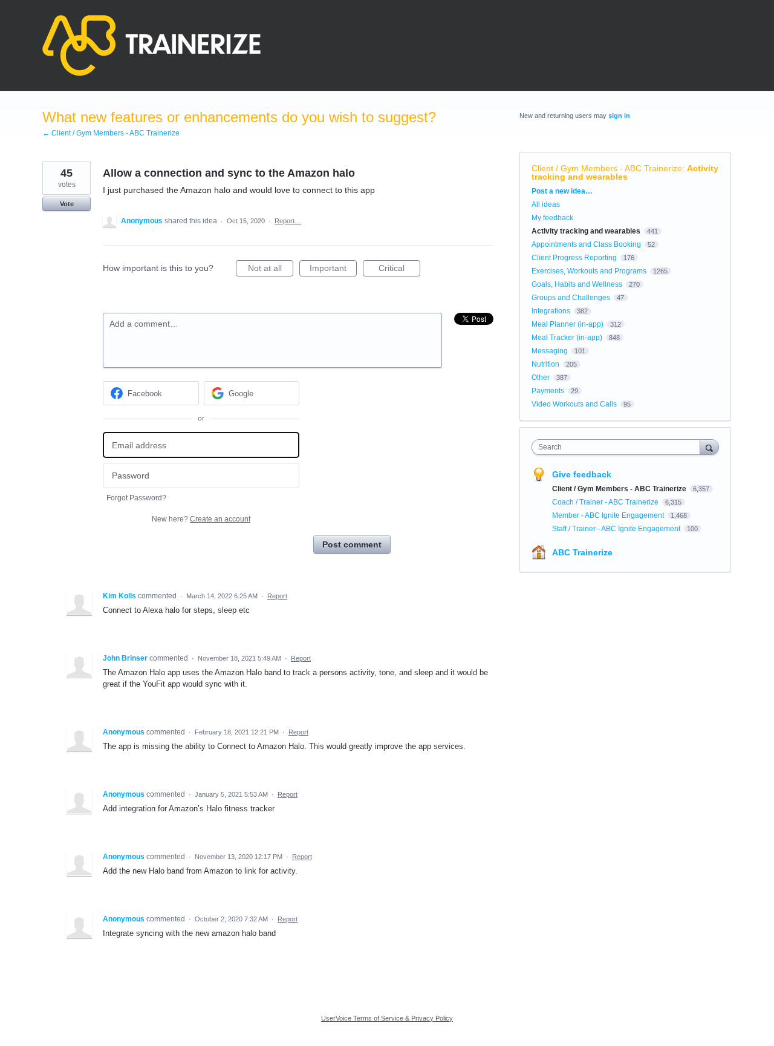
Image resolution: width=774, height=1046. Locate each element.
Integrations (551, 311)
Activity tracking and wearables (625, 172)
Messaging (550, 351)
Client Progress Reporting (574, 257)
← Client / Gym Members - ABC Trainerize (111, 133)
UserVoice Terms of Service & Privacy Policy (387, 1018)
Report (277, 596)
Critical (399, 269)
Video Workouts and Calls (574, 404)
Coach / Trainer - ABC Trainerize (606, 502)
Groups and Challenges (571, 297)
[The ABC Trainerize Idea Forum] (151, 45)
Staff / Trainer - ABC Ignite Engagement (617, 529)
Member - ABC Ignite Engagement (609, 515)
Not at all (270, 269)
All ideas (546, 204)
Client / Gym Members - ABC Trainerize (607, 168)
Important (333, 269)
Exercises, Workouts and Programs (589, 271)
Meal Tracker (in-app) (567, 337)
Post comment (352, 544)
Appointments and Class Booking (586, 244)
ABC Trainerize (582, 552)
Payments (548, 391)
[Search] (709, 446)
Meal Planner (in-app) (567, 324)
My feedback (552, 218)
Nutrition (545, 364)
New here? (201, 519)
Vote (67, 204)
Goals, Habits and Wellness (577, 284)
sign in (619, 115)
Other (541, 377)
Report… (288, 220)
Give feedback (581, 474)
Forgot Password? (136, 498)
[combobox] (619, 447)
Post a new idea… (562, 191)
